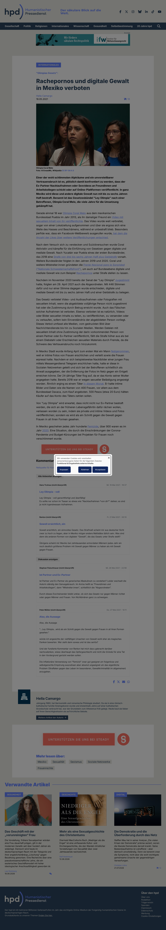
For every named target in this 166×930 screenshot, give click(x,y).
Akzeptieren (100, 469)
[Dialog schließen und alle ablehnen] (109, 457)
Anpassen (64, 469)
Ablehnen (85, 469)
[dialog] (83, 465)
